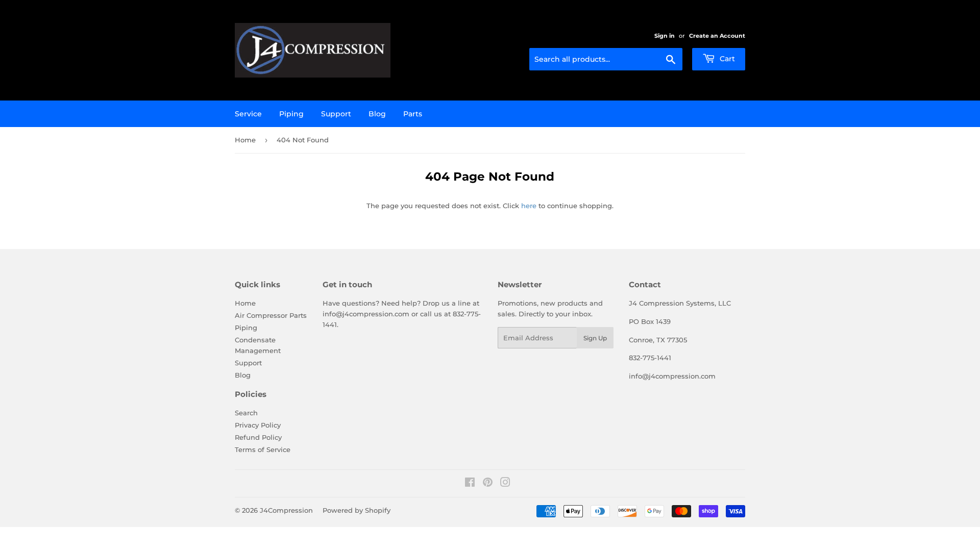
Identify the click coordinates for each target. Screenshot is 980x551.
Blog (377, 113)
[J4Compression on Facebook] (469, 484)
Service (248, 113)
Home (245, 140)
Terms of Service (262, 449)
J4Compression (286, 510)
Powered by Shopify (356, 510)
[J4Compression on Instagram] (505, 484)
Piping (291, 113)
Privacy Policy (258, 425)
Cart (726, 58)
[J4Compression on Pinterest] (487, 484)
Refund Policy (258, 437)
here (528, 206)
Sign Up (595, 338)
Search (246, 413)
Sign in (664, 35)
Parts (412, 113)
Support (336, 113)
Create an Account (717, 35)
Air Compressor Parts (271, 315)
